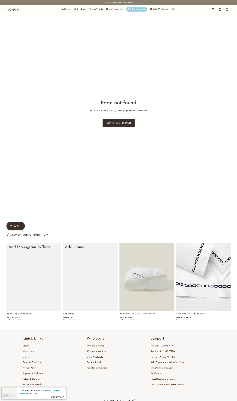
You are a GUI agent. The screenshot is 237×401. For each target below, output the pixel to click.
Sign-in (26, 357)
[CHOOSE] (169, 306)
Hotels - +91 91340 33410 (162, 357)
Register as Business (97, 368)
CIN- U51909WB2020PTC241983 (167, 384)
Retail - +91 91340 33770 (162, 351)
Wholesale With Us (96, 351)
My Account (29, 351)
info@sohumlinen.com (161, 368)
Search (26, 346)
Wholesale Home (95, 346)
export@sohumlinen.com (162, 379)
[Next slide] (169, 276)
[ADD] (56, 306)
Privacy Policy (29, 368)
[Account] (219, 9)
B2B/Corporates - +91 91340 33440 (167, 362)
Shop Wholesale (95, 357)
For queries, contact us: (161, 346)
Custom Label (94, 362)
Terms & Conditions (33, 362)
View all (15, 226)
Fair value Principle (32, 384)
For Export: (155, 373)
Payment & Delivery (33, 373)
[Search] (213, 9)
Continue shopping (118, 122)
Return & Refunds (31, 379)
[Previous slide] (124, 276)
